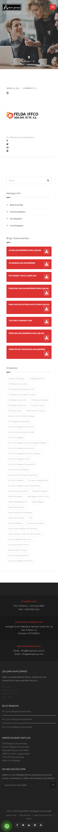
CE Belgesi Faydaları (39, 400)
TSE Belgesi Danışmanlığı (14, 743)
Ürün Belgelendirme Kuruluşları (26, 333)
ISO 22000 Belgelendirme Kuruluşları (24, 454)
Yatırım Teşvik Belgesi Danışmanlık (22, 529)
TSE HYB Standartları (20, 321)
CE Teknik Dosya (15, 411)
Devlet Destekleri (17, 212)
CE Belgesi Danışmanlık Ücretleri (22, 395)
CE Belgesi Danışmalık (17, 384)
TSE (30, 518)
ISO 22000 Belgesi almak (19, 459)
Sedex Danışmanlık (16, 507)
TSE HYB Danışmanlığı (13, 757)
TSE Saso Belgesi (15, 523)
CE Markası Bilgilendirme (22, 263)
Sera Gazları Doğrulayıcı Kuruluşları (29, 304)
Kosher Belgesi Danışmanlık (15, 747)
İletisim (29, 819)
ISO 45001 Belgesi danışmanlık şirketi (24, 486)
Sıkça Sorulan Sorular (43, 815)
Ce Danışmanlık (37, 405)
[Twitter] (7, 144)
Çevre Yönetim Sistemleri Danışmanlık (24, 534)
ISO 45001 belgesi (16, 480)
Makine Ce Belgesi (40, 491)
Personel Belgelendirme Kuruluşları (29, 288)
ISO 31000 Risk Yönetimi (18, 470)
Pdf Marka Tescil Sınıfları (22, 276)
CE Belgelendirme (36, 378)
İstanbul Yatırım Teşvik (17, 550)
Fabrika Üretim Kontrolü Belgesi (21, 416)
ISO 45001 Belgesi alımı (38, 480)
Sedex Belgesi (38, 502)
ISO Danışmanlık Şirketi (18, 491)
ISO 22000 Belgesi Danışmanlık (17, 727)
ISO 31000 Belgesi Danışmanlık (21, 464)
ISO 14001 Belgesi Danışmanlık (21, 448)
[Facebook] (7, 141)
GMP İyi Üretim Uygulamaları (16, 753)
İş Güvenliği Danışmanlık (18, 555)
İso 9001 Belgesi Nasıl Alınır (20, 539)
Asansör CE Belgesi (16, 378)
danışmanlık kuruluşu (35, 411)
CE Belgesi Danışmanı (17, 400)
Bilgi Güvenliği (16, 205)
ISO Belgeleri (16, 219)
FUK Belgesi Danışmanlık (19, 421)
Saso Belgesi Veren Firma (38, 496)
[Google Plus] (7, 147)
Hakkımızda (11, 815)
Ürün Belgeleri (16, 226)
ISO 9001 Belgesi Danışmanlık (21, 427)
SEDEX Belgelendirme (17, 502)
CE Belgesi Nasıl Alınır (17, 405)
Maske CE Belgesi (15, 496)
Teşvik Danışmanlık (16, 518)
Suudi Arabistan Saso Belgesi (20, 513)
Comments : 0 (29, 88)
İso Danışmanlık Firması (18, 545)
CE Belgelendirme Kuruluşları (25, 250)
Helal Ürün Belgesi (11, 760)
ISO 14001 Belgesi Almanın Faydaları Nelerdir (27, 443)
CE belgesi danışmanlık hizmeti (21, 389)
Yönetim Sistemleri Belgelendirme (27, 349)
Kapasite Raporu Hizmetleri (15, 750)
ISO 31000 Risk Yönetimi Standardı (23, 475)
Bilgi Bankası (25, 815)
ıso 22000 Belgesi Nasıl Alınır (20, 561)
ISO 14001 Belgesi (16, 437)
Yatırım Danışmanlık (35, 523)
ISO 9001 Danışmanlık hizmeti (21, 432)
